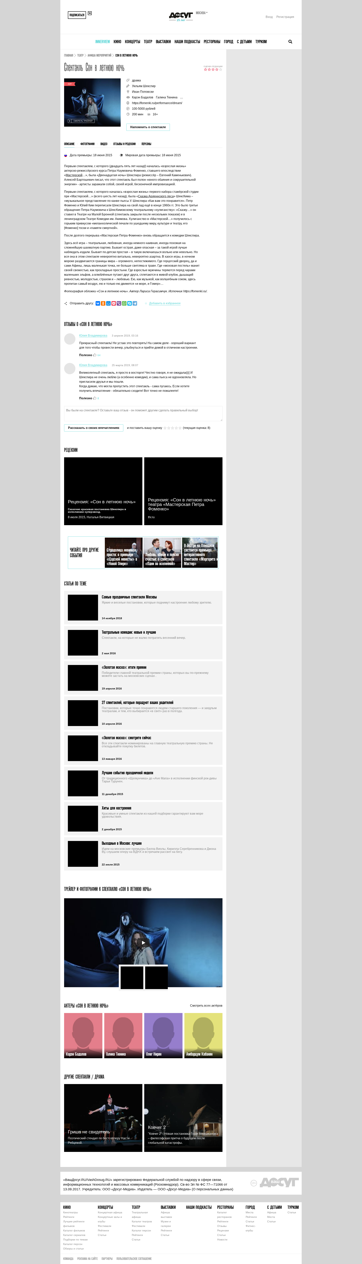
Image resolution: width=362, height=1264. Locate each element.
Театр (148, 41)
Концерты (132, 41)
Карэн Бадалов (142, 97)
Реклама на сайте (87, 1258)
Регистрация (285, 16)
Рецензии (223, 1230)
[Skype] (129, 303)
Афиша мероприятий (99, 55)
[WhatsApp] (124, 303)
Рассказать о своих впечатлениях (93, 427)
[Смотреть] (143, 942)
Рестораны (212, 41)
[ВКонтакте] (98, 303)
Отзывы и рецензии (124, 144)
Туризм (261, 41)
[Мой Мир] (108, 303)
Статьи (102, 1234)
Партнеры (107, 1258)
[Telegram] (135, 303)
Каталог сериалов (74, 1234)
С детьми (244, 41)
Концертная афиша (110, 1212)
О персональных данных (212, 1189)
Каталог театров (142, 1221)
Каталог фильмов (74, 1230)
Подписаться (77, 15)
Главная (68, 55)
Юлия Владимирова (93, 335)
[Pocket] (113, 303)
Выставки (163, 41)
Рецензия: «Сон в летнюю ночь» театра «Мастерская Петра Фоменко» (182, 504)
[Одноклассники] (103, 303)
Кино (117, 41)
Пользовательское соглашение (134, 1258)
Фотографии (87, 144)
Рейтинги (68, 1216)
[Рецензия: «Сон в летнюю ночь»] (103, 491)
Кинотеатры (70, 1212)
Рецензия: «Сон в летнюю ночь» (102, 501)
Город (228, 41)
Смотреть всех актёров (206, 1005)
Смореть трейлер (83, 121)
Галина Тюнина (166, 97)
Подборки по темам (75, 1239)
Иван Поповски (143, 91)
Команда (68, 1258)
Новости (222, 1239)
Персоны (146, 144)
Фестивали (104, 1225)
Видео (103, 144)
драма (136, 80)
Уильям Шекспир (144, 86)
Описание (69, 144)
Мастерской (74, 175)
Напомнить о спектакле (148, 127)
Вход (269, 16)
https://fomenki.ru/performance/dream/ (157, 103)
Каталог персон (72, 1244)
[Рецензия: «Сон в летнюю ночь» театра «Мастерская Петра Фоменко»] (183, 491)
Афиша (271, 1212)
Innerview (102, 41)
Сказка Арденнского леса (156, 196)
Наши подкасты (187, 41)
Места (249, 1212)
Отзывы (222, 1225)
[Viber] (119, 303)
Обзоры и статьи (73, 1248)
